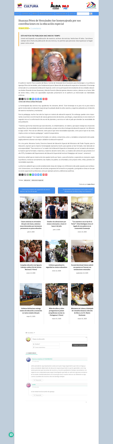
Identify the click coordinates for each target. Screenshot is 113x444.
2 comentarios (35, 28)
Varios (72, 13)
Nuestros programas (46, 13)
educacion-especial (37, 180)
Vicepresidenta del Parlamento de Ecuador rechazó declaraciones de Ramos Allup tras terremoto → (78, 190)
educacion (27, 180)
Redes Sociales (61, 13)
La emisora (25, 13)
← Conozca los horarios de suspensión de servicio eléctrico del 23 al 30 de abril (35, 190)
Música (35, 13)
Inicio (17, 13)
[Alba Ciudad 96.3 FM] (56, 6)
